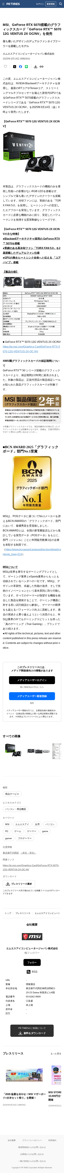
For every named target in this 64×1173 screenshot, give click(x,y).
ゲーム (17, 831)
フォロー (32, 962)
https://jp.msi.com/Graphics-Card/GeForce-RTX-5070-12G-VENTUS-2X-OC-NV (31, 867)
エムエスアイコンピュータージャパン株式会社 (32, 948)
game (45, 831)
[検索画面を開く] (61, 4)
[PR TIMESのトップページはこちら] (13, 4)
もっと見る (56, 1053)
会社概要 (12, 1140)
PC (6, 831)
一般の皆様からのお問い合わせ (32, 1161)
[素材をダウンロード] (35, 66)
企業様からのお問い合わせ (32, 1154)
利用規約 (52, 1140)
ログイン (40, 3)
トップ (8, 913)
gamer (8, 838)
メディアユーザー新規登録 (32, 696)
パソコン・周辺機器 (15, 809)
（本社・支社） (28, 852)
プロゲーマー (25, 838)
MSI (7, 824)
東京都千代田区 (11, 852)
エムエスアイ (22, 824)
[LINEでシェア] (26, 66)
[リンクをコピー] (41, 66)
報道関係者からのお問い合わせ (32, 1147)
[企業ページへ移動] (32, 937)
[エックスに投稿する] (14, 66)
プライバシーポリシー (32, 1140)
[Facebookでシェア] (20, 66)
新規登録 (51, 3)
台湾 (37, 824)
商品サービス (12, 794)
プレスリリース (22, 913)
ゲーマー (31, 831)
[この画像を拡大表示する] (14, 751)
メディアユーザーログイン (32, 680)
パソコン (50, 824)
